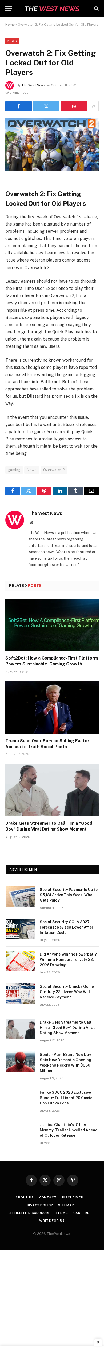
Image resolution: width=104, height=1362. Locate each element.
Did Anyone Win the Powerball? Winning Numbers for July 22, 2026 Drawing (68, 959)
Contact (48, 1197)
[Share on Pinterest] (74, 106)
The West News (33, 85)
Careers (81, 1213)
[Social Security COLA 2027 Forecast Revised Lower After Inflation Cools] (20, 929)
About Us (24, 1197)
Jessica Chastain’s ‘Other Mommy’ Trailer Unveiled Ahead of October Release (69, 1130)
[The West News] (52, 8)
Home (10, 24)
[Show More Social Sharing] (94, 106)
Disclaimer (72, 1197)
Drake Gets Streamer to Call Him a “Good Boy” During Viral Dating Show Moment (67, 1027)
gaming (14, 470)
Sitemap (66, 1205)
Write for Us (52, 1220)
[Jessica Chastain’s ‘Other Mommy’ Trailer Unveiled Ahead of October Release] (20, 1132)
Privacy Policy (39, 1205)
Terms (61, 1213)
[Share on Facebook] (18, 106)
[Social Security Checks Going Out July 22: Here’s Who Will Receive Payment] (20, 993)
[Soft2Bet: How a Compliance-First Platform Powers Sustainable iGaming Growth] (52, 625)
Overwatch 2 (54, 470)
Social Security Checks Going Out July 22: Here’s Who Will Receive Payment (67, 991)
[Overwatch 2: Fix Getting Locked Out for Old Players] (52, 169)
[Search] (96, 9)
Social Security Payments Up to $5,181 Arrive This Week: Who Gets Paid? (69, 894)
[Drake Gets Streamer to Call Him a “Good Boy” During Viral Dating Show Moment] (52, 790)
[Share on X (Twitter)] (46, 106)
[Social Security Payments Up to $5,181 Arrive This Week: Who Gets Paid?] (20, 896)
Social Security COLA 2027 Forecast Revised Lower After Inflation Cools (66, 927)
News (12, 40)
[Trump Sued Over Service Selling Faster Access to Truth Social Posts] (52, 707)
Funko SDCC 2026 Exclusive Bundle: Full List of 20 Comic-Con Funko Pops (67, 1097)
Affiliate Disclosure (29, 1213)
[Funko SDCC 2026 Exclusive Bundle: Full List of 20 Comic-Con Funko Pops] (20, 1099)
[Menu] (8, 9)
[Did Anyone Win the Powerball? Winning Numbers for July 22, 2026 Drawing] (20, 961)
